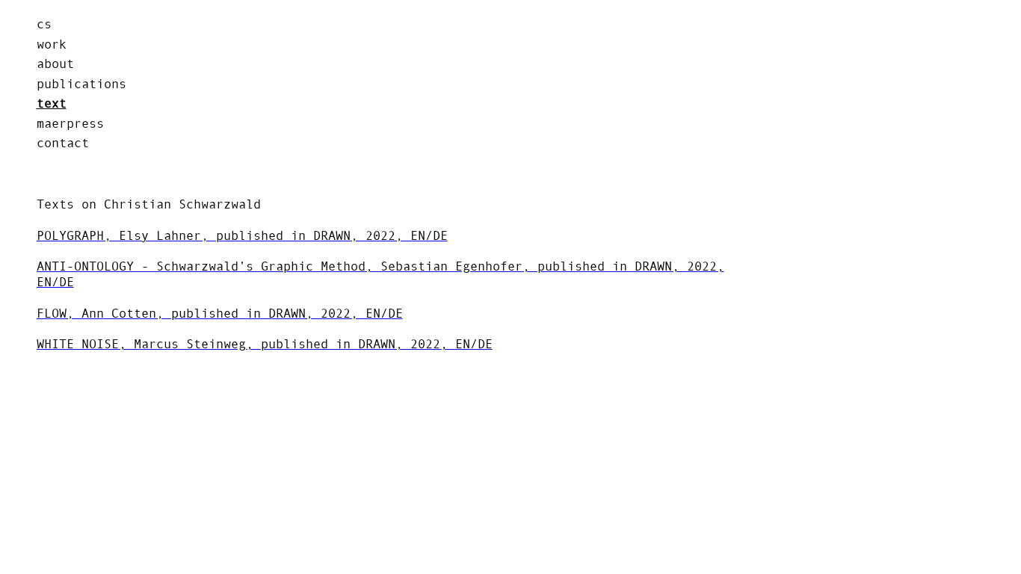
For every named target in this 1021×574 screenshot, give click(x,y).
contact (63, 142)
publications (81, 83)
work (52, 44)
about (55, 63)
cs (44, 23)
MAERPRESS (70, 123)
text (52, 103)
